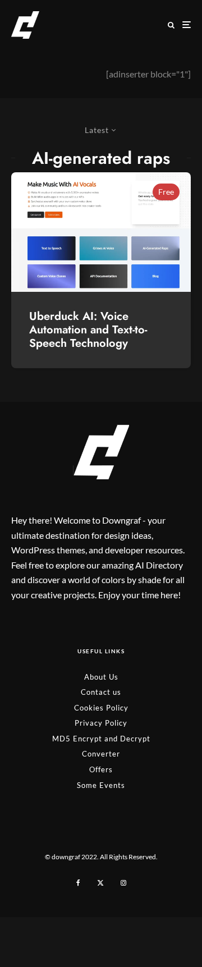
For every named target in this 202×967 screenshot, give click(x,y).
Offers (101, 769)
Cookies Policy (101, 707)
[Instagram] (123, 883)
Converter (101, 753)
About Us (101, 676)
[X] (100, 883)
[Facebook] (78, 883)
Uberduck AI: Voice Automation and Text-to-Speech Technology (88, 330)
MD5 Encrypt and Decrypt (101, 738)
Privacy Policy (101, 722)
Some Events (101, 785)
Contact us (101, 692)
